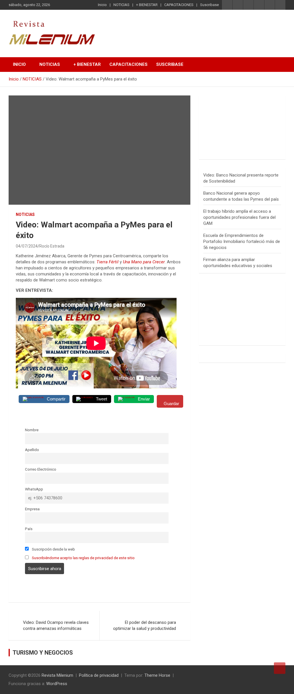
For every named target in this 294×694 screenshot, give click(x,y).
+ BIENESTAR (147, 5)
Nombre (31, 429)
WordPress (56, 683)
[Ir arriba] (279, 668)
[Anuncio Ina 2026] (242, 102)
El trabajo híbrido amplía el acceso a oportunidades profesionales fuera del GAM (239, 217)
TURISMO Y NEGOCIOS (43, 652)
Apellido (32, 449)
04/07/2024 (27, 246)
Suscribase (209, 5)
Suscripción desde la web (53, 549)
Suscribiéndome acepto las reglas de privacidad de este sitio (83, 557)
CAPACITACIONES (179, 5)
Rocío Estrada (51, 246)
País (28, 528)
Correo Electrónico (40, 469)
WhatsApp (34, 489)
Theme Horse (157, 675)
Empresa (32, 509)
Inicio (102, 5)
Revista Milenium (57, 675)
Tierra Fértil (107, 261)
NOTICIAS (121, 5)
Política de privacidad (99, 675)
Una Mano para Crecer (144, 261)
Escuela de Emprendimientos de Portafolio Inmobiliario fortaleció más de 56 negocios (241, 241)
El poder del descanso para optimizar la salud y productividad (144, 625)
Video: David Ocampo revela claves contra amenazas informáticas (56, 625)
